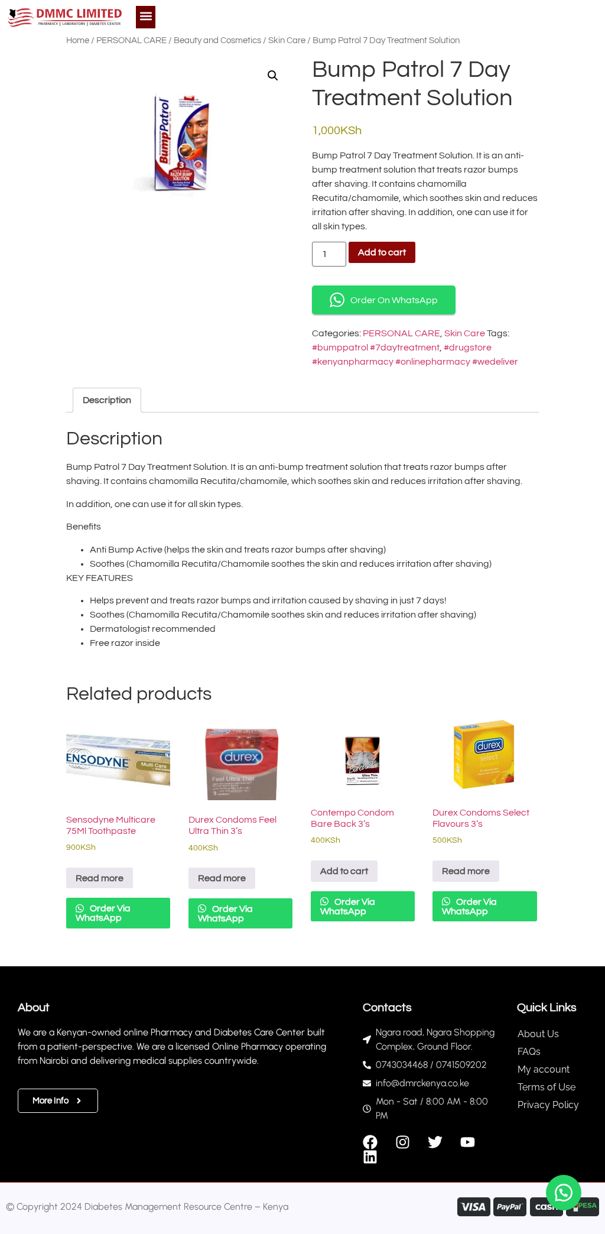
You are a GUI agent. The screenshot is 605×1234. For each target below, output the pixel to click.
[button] (145, 15)
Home (77, 40)
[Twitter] (435, 1142)
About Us (538, 1034)
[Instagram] (402, 1142)
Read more (99, 878)
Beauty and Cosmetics (217, 40)
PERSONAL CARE (131, 40)
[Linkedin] (370, 1156)
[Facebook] (370, 1142)
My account (544, 1069)
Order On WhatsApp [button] (394, 300)
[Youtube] (467, 1142)
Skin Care (286, 40)
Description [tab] (107, 400)
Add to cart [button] (344, 871)
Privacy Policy (548, 1104)
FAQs (529, 1051)
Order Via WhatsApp (103, 913)
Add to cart (382, 252)
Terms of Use (546, 1087)
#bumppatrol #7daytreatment (376, 347)
